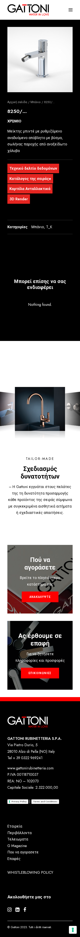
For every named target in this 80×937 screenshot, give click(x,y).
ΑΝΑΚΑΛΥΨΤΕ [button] (40, 597)
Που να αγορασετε (23, 852)
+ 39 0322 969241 (27, 758)
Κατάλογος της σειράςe (30, 178)
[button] (40, 59)
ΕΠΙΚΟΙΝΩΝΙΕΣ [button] (40, 673)
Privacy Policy (19, 801)
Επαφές (14, 858)
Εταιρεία (14, 826)
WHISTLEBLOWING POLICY (30, 872)
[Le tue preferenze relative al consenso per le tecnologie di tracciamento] (73, 930)
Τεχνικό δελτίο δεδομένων (33, 168)
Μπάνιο (36, 102)
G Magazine (17, 845)
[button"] (9, 910)
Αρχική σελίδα (17, 102)
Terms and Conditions (45, 801)
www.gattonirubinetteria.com (30, 768)
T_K (49, 227)
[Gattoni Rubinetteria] (28, 10)
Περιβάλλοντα (19, 833)
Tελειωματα (17, 839)
